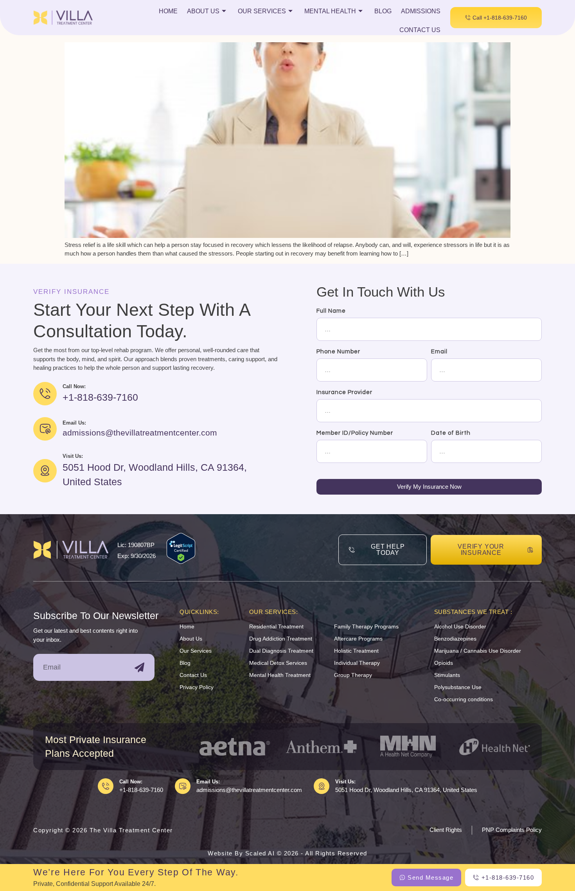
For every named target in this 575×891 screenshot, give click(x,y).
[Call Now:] (105, 786)
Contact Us (419, 30)
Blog (383, 11)
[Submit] (139, 667)
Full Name (331, 311)
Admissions (420, 11)
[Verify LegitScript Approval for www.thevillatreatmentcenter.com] (181, 561)
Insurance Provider (344, 392)
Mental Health (330, 11)
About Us (203, 11)
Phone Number (338, 352)
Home (168, 11)
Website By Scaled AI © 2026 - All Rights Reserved (287, 853)
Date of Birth (451, 433)
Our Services (262, 11)
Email (439, 352)
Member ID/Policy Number (354, 433)
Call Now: (130, 782)
